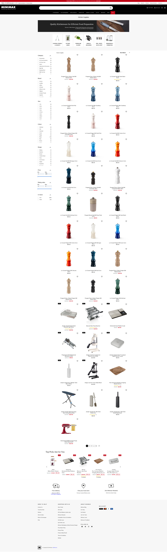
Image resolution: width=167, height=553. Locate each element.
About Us (142, 3)
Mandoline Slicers (78, 44)
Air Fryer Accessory (43, 60)
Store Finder (60, 507)
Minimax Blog (83, 507)
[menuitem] (44, 58)
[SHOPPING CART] (165, 7)
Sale (113, 12)
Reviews (147, 3)
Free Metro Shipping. (56, 494)
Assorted (41, 131)
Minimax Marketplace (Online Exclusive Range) (67, 525)
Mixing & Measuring (89, 44)
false (40, 199)
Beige (40, 134)
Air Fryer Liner (42, 62)
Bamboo (41, 151)
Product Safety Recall (62, 532)
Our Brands (83, 512)
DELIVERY (12, 3)
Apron (40, 64)
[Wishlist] (162, 7)
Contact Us (160, 3)
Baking (40, 150)
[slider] (37, 176)
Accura (40, 81)
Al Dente (41, 87)
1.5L (40, 104)
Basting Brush (42, 70)
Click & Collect (29, 3)
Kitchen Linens (68, 44)
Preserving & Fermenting (109, 44)
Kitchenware (64, 12)
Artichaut (41, 127)
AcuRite (41, 83)
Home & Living (90, 12)
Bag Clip (41, 68)
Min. (38, 172)
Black (40, 136)
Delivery (39, 512)
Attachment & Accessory (44, 66)
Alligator (41, 91)
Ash (40, 129)
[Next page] (99, 445)
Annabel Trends (42, 93)
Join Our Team (84, 514)
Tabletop (81, 12)
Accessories (41, 58)
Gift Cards (60, 509)
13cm (40, 110)
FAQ (39, 520)
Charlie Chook (42, 155)
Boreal (40, 153)
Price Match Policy (61, 527)
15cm (40, 117)
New (108, 12)
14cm (40, 114)
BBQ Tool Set (42, 72)
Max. (46, 172)
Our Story (83, 509)
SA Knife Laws (61, 520)
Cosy (40, 157)
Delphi (40, 161)
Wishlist (59, 538)
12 (96, 445)
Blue (40, 138)
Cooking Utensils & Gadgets (57, 44)
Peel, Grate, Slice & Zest (99, 44)
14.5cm (41, 112)
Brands (103, 12)
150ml (40, 115)
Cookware (56, 12)
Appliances (73, 12)
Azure (40, 133)
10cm (40, 106)
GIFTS (97, 12)
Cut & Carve (41, 159)
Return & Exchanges (42, 517)
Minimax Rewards (153, 3)
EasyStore (41, 163)
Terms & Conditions (62, 535)
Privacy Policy (61, 530)
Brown (40, 140)
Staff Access (55, 547)
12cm (40, 108)
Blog (138, 3)
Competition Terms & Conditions (64, 517)
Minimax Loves (84, 517)
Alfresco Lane (42, 89)
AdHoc (40, 85)
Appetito (41, 95)
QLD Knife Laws (61, 522)
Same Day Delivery (21, 3)
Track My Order (41, 509)
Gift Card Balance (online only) (64, 512)
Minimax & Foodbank (85, 520)
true (40, 197)
